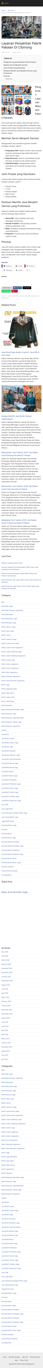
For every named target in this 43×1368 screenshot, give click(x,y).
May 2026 (5, 952)
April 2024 (5, 1034)
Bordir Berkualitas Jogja (9, 618)
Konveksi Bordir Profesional (10, 850)
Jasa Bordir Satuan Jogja (10, 788)
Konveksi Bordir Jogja (9, 837)
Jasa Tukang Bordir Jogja (10, 817)
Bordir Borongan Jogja (9, 623)
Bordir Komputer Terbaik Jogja (11, 722)
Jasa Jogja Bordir (7, 809)
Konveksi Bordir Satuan (9, 858)
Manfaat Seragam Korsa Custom (12, 563)
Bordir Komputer (7, 705)
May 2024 (5, 1030)
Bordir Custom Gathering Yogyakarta (14, 656)
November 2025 (7, 972)
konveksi (4, 829)
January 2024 (6, 1043)
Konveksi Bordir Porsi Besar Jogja (12, 846)
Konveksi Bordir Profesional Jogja (12, 854)
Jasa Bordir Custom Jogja (10, 742)
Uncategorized (6, 875)
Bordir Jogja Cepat (8, 693)
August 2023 (6, 1051)
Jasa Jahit (11, 10)
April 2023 (5, 1059)
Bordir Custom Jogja (8, 660)
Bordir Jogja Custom (8, 697)
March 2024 (5, 1038)
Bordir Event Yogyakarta (9, 672)
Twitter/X (27, 287)
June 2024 (5, 1026)
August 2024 (6, 1018)
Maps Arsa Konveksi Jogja (15, 892)
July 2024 (5, 1022)
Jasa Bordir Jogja (7, 747)
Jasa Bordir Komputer (9, 751)
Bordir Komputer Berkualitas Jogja (13, 709)
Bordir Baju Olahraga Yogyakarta (12, 610)
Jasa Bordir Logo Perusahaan (11, 759)
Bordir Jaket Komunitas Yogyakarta (13, 680)
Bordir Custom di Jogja (9, 639)
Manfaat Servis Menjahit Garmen (16, 65)
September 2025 (7, 981)
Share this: (9, 79)
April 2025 (5, 993)
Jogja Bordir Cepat (8, 821)
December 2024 (7, 1009)
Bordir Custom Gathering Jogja (12, 651)
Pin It (15, 291)
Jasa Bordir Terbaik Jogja (10, 792)
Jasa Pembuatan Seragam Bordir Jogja (14, 813)
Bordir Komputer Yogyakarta (11, 726)
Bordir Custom (6, 635)
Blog (3, 602)
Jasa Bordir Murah (7, 771)
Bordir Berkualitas (7, 614)
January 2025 (6, 1005)
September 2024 (7, 1014)
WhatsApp (7, 291)
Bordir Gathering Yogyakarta (11, 676)
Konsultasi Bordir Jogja (9, 825)
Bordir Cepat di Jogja (8, 627)
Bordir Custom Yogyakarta (10, 668)
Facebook (18, 287)
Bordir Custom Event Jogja (10, 643)
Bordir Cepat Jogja (8, 631)
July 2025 (5, 989)
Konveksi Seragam (8, 866)
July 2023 (5, 1055)
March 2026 (5, 960)
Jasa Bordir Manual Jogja (10, 763)
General (4, 730)
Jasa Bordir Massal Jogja (10, 767)
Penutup (7, 76)
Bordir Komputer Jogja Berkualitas (13, 718)
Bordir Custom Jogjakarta (10, 664)
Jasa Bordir (5, 734)
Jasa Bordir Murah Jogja (9, 776)
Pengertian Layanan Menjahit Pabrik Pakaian (20, 62)
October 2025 (6, 976)
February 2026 (6, 964)
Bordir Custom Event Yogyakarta (12, 647)
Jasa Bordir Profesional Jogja (11, 784)
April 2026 (5, 956)
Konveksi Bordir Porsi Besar (10, 842)
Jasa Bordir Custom (8, 738)
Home (3, 10)
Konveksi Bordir (7, 833)
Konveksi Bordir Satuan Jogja (11, 862)
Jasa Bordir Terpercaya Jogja (11, 800)
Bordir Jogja (5, 685)
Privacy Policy (24, 1360)
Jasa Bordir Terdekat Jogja (10, 796)
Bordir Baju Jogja (7, 606)
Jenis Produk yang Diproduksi (14, 68)
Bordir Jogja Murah (8, 701)
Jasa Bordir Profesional (9, 780)
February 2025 (6, 1001)
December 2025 (7, 968)
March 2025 (5, 997)
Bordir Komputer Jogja (9, 714)
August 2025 (6, 985)
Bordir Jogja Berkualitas (9, 689)
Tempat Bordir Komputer (10, 871)
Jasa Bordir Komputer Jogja (11, 755)
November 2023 (7, 1047)
